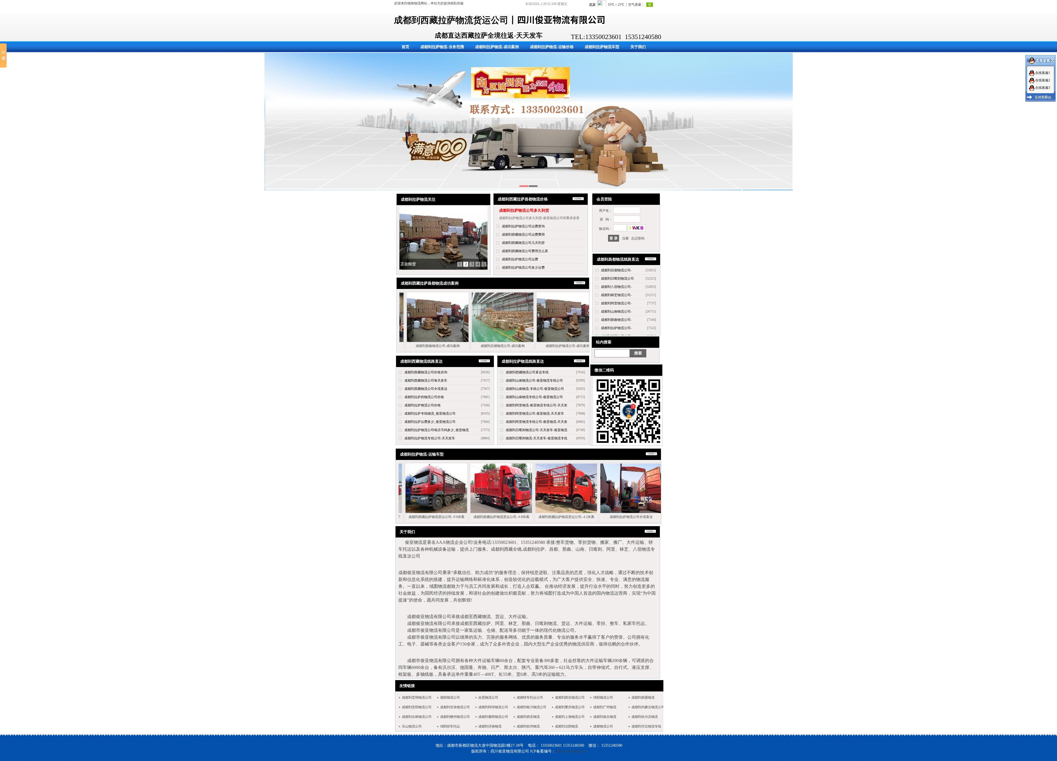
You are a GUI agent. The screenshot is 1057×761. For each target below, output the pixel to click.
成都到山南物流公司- (616, 311)
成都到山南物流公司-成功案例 (402, 346)
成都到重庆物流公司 (570, 707)
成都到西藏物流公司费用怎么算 (525, 251)
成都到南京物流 (604, 717)
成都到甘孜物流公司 (455, 707)
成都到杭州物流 (528, 726)
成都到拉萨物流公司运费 (520, 259)
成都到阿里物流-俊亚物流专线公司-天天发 (536, 405)
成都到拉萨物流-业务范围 (442, 47)
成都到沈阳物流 (566, 726)
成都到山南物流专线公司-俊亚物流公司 (534, 397)
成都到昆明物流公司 (417, 697)
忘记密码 (637, 238)
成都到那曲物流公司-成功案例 (467, 346)
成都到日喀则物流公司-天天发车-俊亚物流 (536, 430)
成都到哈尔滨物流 (644, 717)
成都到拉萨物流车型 (602, 47)
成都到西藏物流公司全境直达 (425, 389)
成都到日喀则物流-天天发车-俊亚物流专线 (536, 438)
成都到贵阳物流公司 (417, 707)
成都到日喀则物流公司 (617, 278)
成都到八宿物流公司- (616, 287)
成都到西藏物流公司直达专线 (527, 372)
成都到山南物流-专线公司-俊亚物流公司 (535, 389)
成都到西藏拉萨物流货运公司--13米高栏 (401, 517)
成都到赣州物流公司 (455, 717)
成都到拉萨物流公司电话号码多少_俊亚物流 (436, 430)
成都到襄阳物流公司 (493, 717)
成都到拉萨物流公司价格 (422, 405)
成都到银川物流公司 (531, 707)
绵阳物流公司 (603, 697)
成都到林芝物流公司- (616, 295)
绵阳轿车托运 (450, 726)
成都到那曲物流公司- (616, 320)
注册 (625, 238)
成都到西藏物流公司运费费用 (523, 234)
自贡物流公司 (488, 697)
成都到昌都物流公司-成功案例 (532, 346)
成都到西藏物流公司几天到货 (523, 243)
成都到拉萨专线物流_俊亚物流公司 (430, 413)
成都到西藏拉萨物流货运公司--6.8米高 (531, 517)
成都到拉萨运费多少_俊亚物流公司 (430, 422)
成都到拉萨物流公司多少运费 (523, 267)
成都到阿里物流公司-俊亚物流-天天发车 (535, 413)
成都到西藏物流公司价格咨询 (425, 372)
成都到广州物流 (604, 707)
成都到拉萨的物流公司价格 (424, 397)
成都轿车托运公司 (530, 697)
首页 (405, 47)
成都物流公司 (603, 726)
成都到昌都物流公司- (616, 270)
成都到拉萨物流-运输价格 (552, 47)
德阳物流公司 (450, 697)
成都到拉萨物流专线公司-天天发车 (429, 438)
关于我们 (638, 47)
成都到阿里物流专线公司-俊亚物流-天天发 (536, 422)
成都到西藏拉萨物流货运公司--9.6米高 (466, 517)
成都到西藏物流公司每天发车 (425, 380)
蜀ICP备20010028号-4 (571, 751)
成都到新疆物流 (643, 697)
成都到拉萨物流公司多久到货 (524, 210)
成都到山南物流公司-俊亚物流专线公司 (534, 380)
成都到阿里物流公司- (616, 303)
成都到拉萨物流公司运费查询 (523, 226)
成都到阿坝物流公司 (493, 707)
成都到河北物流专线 (646, 726)
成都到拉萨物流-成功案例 (497, 47)
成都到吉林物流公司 (417, 717)
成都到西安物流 (528, 717)
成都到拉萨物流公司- (616, 328)
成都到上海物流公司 (570, 717)
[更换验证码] (636, 227)
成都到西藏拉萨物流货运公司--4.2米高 (596, 517)
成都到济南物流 (490, 726)
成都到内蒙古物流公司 (647, 707)
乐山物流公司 (412, 726)
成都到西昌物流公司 (570, 697)
